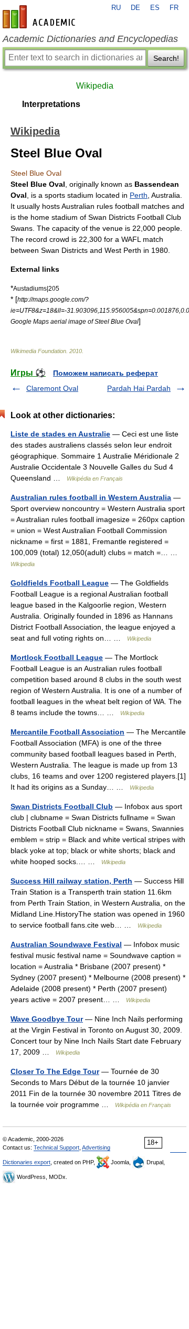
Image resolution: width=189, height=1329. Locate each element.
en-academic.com (40, 16)
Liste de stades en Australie (60, 434)
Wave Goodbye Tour (46, 1019)
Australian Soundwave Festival (66, 944)
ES (155, 8)
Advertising (96, 1147)
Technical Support (56, 1147)
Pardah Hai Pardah (139, 388)
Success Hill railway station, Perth (71, 881)
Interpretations (51, 104)
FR (174, 8)
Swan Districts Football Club (61, 806)
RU (116, 8)
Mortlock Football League (56, 657)
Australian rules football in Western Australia (90, 497)
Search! (166, 58)
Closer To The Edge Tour (54, 1071)
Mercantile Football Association (67, 732)
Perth (139, 195)
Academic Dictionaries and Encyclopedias (90, 39)
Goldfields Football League (59, 583)
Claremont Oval (52, 388)
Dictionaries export (26, 1162)
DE (135, 8)
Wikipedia (94, 85)
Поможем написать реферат (105, 373)
